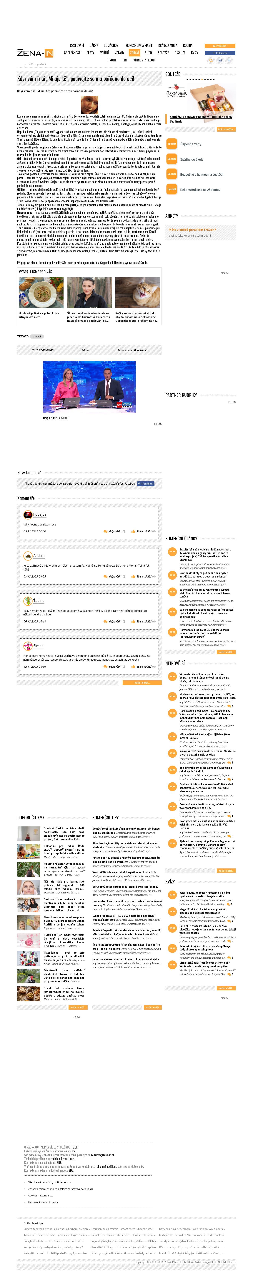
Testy (90, 52)
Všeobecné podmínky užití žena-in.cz (49, 1182)
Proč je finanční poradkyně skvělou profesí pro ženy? (53, 1247)
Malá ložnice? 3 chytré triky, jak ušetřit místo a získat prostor (192, 1253)
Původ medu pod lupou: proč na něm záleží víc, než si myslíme (192, 1247)
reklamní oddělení (106, 1166)
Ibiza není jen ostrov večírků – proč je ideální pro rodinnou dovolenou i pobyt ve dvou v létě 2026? (57, 1235)
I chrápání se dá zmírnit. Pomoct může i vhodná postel (122, 1229)
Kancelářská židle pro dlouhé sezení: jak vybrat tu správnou (124, 1247)
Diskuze (180, 52)
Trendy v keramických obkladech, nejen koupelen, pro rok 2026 (192, 1241)
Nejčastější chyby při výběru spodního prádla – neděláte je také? (124, 1241)
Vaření (104, 52)
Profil (112, 60)
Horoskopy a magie (139, 45)
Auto (148, 52)
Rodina (187, 45)
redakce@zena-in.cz (102, 1155)
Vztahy (119, 52)
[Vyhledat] (211, 60)
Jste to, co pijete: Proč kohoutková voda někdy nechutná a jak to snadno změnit (124, 1253)
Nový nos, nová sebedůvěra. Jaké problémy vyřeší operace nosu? (192, 1229)
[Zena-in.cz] (37, 53)
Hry (124, 60)
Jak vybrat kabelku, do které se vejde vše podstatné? (54, 1241)
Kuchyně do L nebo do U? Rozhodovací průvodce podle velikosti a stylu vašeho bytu (192, 1235)
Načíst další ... (142, 682)
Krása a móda (167, 45)
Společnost (72, 52)
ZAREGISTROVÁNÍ (72, 483)
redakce (70, 1151)
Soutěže (163, 52)
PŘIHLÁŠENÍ (91, 483)
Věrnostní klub (144, 60)
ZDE (75, 1147)
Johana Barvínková (136, 350)
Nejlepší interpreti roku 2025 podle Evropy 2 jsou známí (55, 1253)
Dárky (94, 45)
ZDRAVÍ (37, 336)
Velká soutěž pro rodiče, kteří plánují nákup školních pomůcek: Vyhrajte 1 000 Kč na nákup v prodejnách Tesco (201, 117)
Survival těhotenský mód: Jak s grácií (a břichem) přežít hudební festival (57, 1229)
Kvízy (194, 52)
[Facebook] (229, 60)
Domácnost (112, 45)
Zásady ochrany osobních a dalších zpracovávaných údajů (60, 1189)
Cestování (77, 45)
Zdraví (134, 52)
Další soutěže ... (226, 129)
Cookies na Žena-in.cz (40, 1195)
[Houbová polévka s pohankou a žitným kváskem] (41, 292)
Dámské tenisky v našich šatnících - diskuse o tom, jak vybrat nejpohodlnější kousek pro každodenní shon (124, 1235)
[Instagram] (220, 60)
